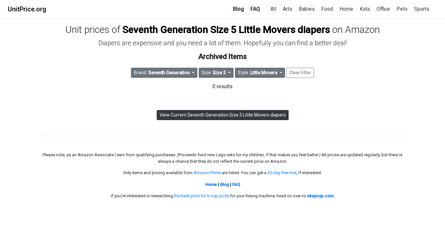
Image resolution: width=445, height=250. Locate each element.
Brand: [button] (162, 72)
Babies (307, 9)
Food (327, 9)
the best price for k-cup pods (201, 195)
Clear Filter (300, 72)
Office (383, 9)
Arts (287, 9)
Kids (365, 9)
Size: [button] (214, 72)
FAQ (255, 9)
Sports (421, 9)
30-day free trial (281, 172)
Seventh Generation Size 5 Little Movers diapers (226, 29)
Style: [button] (258, 72)
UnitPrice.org (27, 9)
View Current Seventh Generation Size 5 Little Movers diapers (223, 115)
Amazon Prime (207, 172)
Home (346, 9)
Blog (238, 9)
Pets (402, 9)
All (273, 9)
